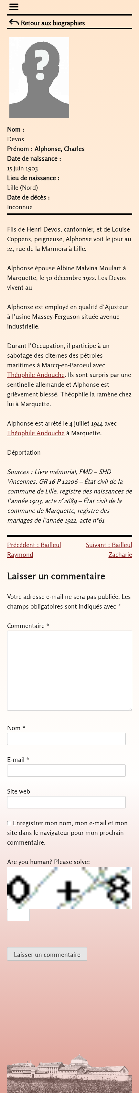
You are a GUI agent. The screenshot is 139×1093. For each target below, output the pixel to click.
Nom (16, 728)
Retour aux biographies (52, 23)
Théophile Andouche (36, 375)
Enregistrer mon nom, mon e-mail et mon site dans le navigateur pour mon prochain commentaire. (67, 832)
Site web (18, 791)
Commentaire (28, 626)
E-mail (18, 759)
